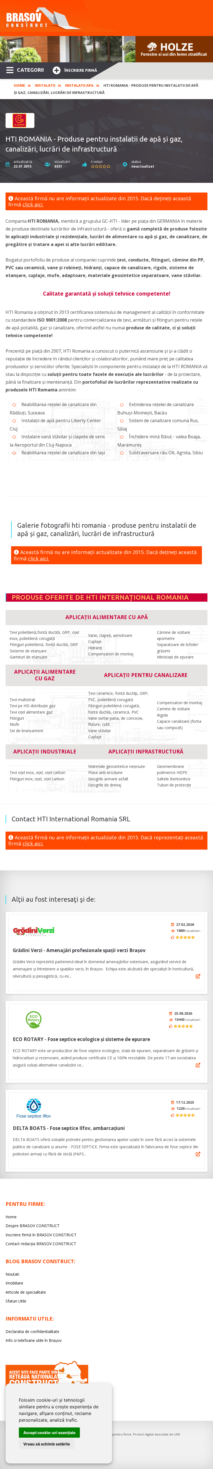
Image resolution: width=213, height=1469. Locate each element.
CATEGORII (30, 70)
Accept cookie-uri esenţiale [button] (49, 1432)
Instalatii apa (79, 85)
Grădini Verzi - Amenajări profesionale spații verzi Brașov (79, 950)
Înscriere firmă (80, 70)
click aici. (33, 204)
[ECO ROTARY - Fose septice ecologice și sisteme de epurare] (33, 1019)
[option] (106, 49)
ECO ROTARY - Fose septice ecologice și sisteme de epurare (81, 1039)
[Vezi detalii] (198, 976)
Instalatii (45, 85)
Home (19, 85)
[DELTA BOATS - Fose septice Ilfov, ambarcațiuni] (33, 1108)
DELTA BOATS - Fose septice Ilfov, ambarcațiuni (69, 1128)
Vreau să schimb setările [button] (46, 1444)
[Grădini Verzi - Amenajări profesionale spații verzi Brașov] (33, 931)
